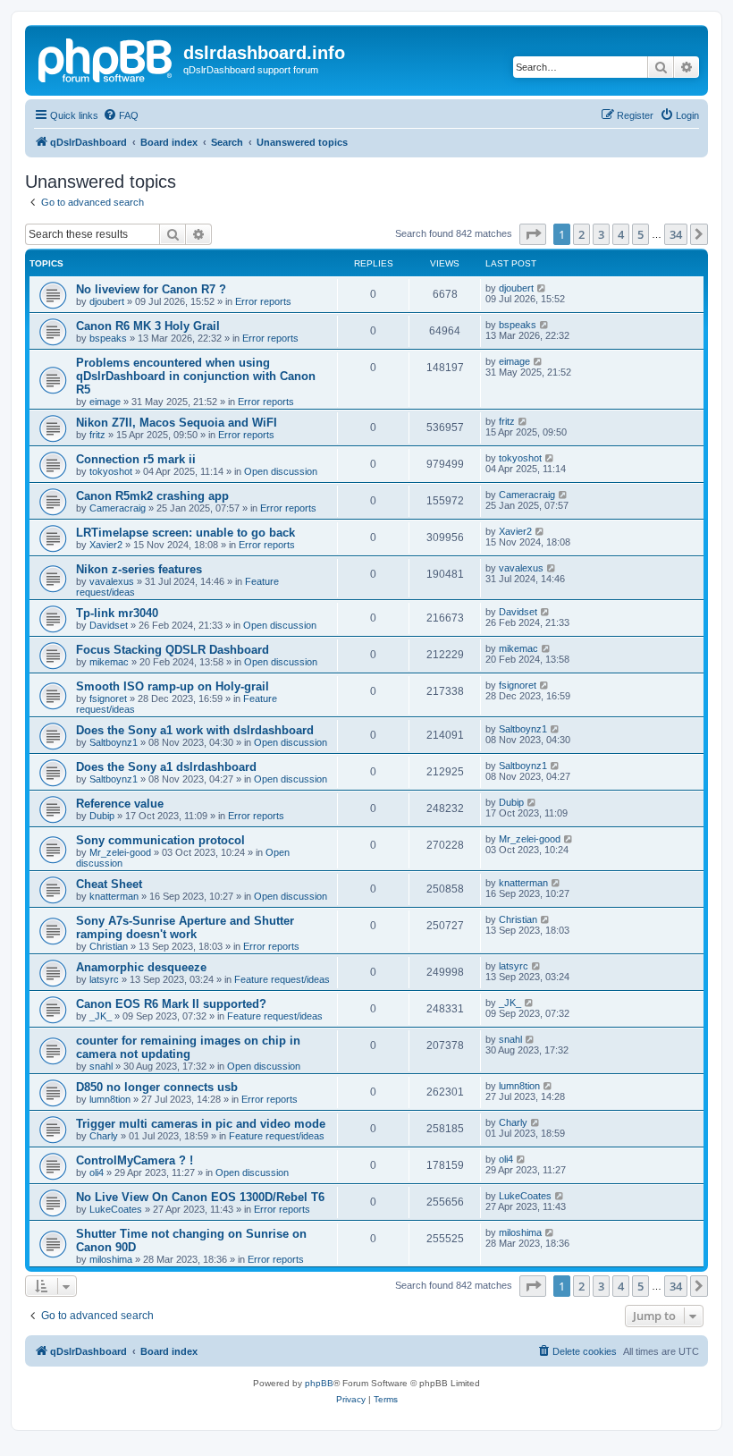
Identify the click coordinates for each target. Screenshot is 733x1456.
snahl (101, 1066)
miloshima (110, 1259)
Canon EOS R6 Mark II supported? (171, 1004)
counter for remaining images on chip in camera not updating (188, 1047)
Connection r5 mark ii (136, 459)
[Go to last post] (542, 288)
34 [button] (676, 234)
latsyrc (104, 979)
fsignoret (108, 698)
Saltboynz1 (113, 742)
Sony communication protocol (160, 840)
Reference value (120, 803)
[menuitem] (121, 115)
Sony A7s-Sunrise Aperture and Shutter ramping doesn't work (185, 927)
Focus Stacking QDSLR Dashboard (172, 649)
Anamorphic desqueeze (141, 967)
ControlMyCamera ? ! (134, 1160)
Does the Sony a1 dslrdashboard (166, 767)
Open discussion (280, 471)
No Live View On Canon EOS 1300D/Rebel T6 (200, 1197)
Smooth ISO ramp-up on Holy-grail (172, 686)
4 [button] (621, 234)
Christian (108, 946)
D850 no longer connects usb (157, 1087)
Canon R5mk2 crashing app (152, 496)
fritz (97, 434)
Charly (103, 1135)
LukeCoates (115, 1209)
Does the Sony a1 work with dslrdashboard (195, 730)
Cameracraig (117, 508)
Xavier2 (105, 544)
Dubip (101, 815)
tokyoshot (110, 471)
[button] (532, 234)
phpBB (319, 1383)
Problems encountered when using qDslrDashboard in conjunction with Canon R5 (196, 376)
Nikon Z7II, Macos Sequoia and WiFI (176, 422)
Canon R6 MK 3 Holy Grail (148, 326)
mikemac (109, 661)
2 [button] (581, 234)
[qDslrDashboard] (106, 58)
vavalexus (111, 581)
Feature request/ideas (282, 979)
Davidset (108, 625)
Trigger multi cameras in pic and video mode (200, 1123)
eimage (105, 401)
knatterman (114, 896)
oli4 (96, 1172)
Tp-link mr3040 (117, 613)
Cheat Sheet (109, 884)
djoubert (106, 301)
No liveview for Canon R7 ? (151, 289)
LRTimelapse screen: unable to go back (185, 532)
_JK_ (100, 1016)
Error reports (263, 301)
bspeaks (108, 338)
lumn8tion (110, 1099)
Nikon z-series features (139, 569)
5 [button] (640, 234)
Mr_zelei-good (120, 852)
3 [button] (601, 234)
